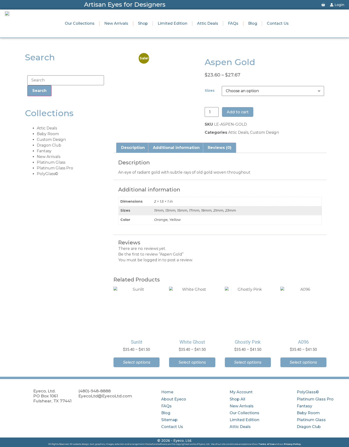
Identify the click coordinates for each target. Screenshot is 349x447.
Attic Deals (207, 23)
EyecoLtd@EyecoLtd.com (105, 395)
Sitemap (169, 420)
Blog (252, 23)
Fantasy (44, 151)
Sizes (210, 90)
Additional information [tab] (176, 147)
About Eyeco (173, 399)
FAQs (233, 23)
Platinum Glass (51, 162)
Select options (136, 362)
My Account (241, 392)
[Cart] (323, 5)
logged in (152, 260)
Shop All (237, 399)
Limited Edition (172, 23)
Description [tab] (133, 147)
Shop (143, 23)
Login (339, 5)
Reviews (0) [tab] (219, 147)
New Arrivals (116, 23)
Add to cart (238, 112)
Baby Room (48, 134)
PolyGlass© (47, 173)
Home (167, 392)
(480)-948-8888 (94, 390)
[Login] (331, 4)
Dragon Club (49, 145)
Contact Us (278, 23)
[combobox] (65, 80)
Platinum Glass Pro (55, 168)
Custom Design (51, 139)
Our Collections (79, 23)
